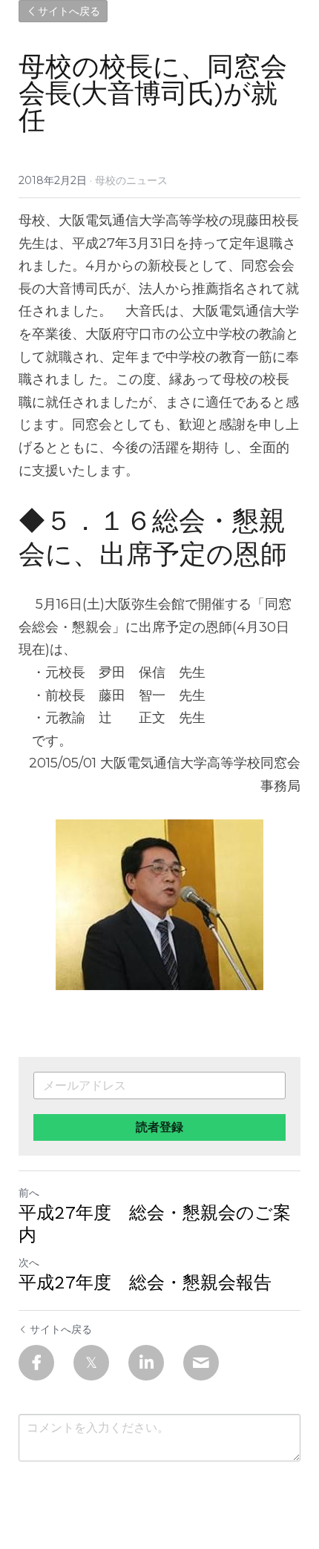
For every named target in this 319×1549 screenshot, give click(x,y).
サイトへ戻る (69, 11)
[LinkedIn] (146, 1363)
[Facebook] (36, 1363)
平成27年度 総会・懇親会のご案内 (155, 1223)
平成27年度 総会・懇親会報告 (145, 1282)
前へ (29, 1192)
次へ (29, 1262)
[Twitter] (91, 1363)
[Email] (201, 1363)
